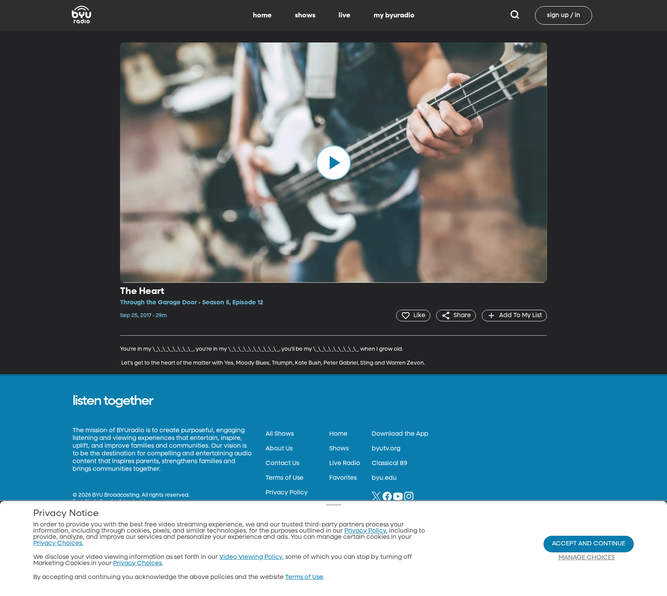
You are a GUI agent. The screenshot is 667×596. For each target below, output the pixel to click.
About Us (279, 449)
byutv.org (386, 449)
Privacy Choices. (58, 543)
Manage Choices (587, 558)
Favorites (343, 478)
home (262, 15)
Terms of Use (284, 478)
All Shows (280, 434)
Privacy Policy (287, 493)
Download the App (400, 434)
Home (338, 434)
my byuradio (394, 15)
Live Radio (344, 463)
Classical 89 (389, 463)
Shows (339, 449)
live (344, 15)
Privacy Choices (137, 563)
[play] (333, 162)
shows (305, 15)
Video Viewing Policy (250, 557)
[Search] (514, 15)
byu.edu (384, 478)
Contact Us (282, 463)
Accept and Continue (588, 544)
